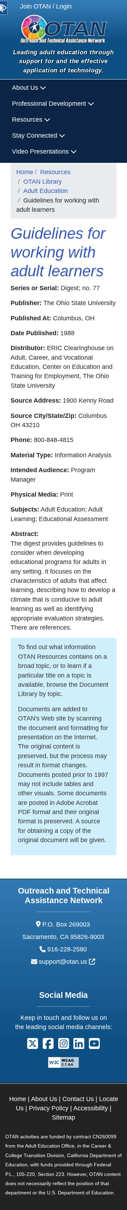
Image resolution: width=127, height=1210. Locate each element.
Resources (55, 172)
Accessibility (90, 1108)
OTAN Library (42, 181)
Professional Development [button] (50, 103)
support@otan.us (67, 961)
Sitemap (63, 1117)
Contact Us (78, 1099)
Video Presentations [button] (41, 151)
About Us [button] (26, 87)
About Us (44, 1099)
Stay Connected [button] (35, 135)
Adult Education (45, 190)
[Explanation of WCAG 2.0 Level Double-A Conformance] (63, 1061)
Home (24, 172)
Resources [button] (28, 119)
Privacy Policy (48, 1108)
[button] (32, 1046)
